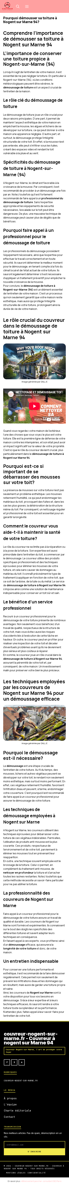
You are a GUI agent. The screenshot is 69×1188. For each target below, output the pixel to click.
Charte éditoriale (17, 1110)
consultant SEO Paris (52, 1181)
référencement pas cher (31, 1181)
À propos (10, 1098)
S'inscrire (34, 1151)
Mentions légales (15, 1173)
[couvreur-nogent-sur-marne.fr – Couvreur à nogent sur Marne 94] (7, 6)
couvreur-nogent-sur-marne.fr (21, 1080)
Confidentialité (37, 1173)
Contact (9, 1117)
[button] (17, 6)
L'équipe (10, 1104)
